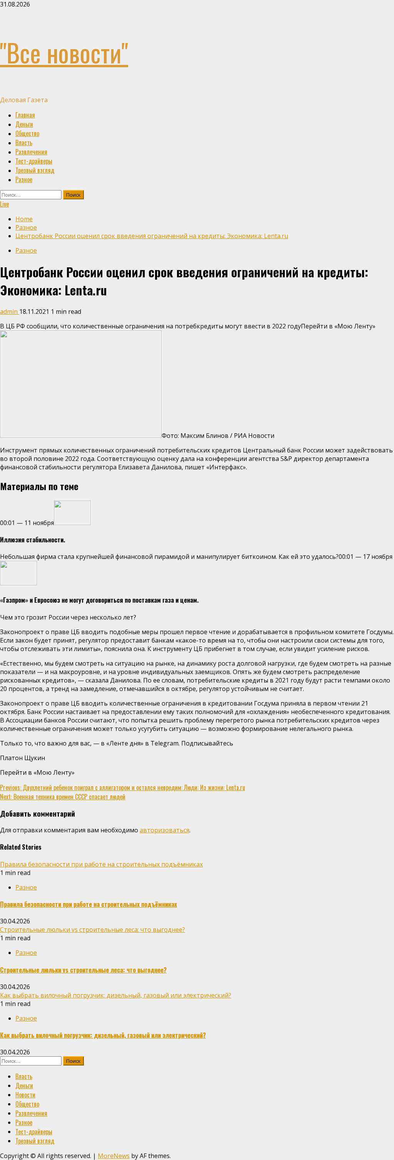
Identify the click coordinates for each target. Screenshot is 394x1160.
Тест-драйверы (33, 161)
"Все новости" (64, 52)
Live (4, 204)
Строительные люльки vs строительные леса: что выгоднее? (92, 929)
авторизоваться (164, 830)
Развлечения (31, 151)
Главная (25, 114)
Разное (23, 179)
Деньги (24, 124)
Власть (23, 142)
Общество (27, 133)
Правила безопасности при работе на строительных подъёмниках (101, 864)
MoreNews (114, 1156)
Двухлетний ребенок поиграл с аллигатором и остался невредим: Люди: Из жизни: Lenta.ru (122, 787)
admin (9, 311)
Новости (25, 1094)
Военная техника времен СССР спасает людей (62, 796)
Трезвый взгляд (34, 170)
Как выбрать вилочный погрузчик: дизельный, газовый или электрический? (115, 995)
